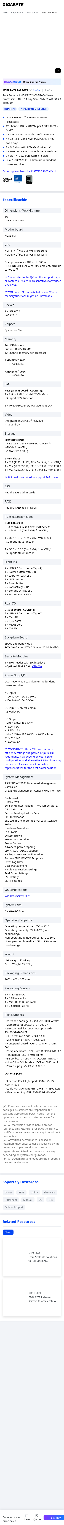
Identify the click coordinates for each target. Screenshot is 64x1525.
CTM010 (37, 666)
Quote (37, 1519)
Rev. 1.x (48, 90)
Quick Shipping (12, 82)
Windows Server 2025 (17, 896)
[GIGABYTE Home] (13, 4)
